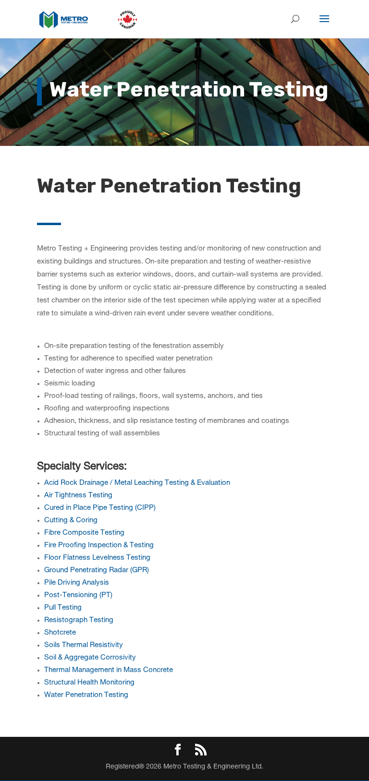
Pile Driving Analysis (76, 583)
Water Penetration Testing (86, 695)
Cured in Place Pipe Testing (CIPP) (100, 508)
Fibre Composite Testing (84, 533)
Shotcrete (60, 633)
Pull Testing (63, 608)
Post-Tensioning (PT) (78, 595)
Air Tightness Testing (78, 495)
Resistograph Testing (78, 620)
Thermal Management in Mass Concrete (108, 670)
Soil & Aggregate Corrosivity (90, 657)
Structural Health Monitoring (89, 682)
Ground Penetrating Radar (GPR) (96, 570)
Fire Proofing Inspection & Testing (99, 545)
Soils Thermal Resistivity (83, 645)
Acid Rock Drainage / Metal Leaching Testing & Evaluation (137, 483)
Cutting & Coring (71, 520)
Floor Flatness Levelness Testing (97, 558)
